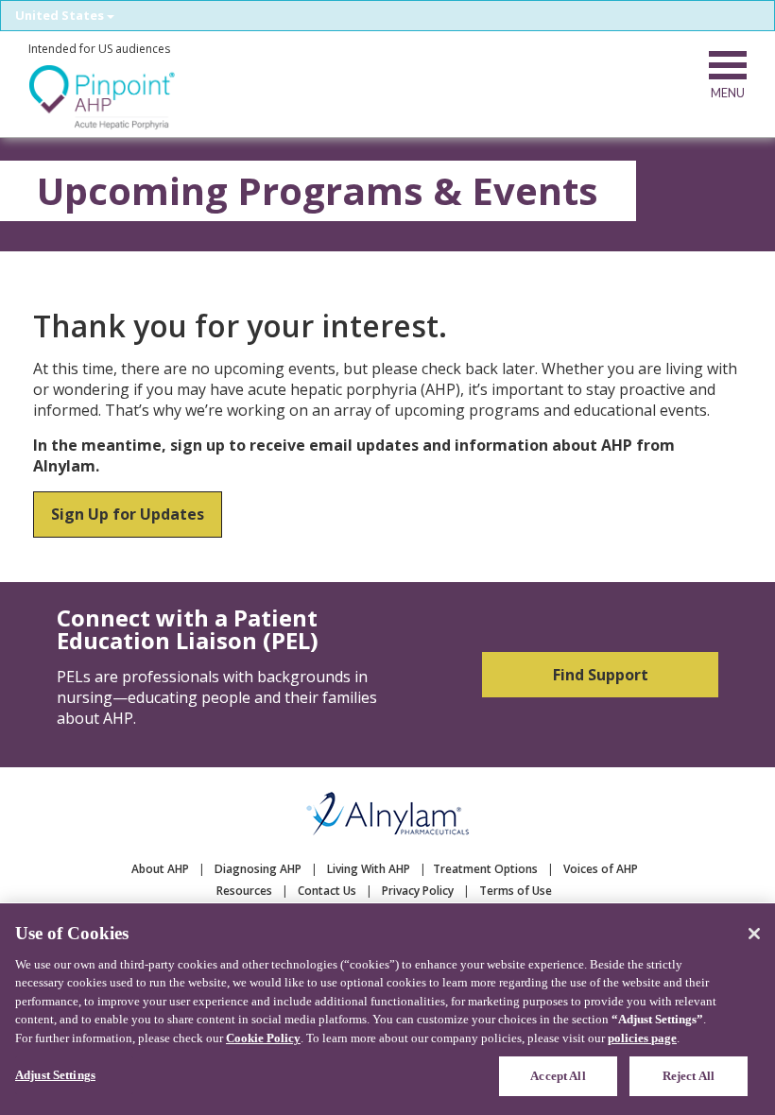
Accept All (557, 1076)
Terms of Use (515, 891)
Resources (244, 891)
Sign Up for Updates (127, 514)
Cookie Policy (263, 1038)
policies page (642, 1038)
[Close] (754, 933)
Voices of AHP (600, 869)
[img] (102, 97)
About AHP (160, 869)
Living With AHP (368, 869)
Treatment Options (485, 869)
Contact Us (327, 891)
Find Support (600, 674)
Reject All (689, 1076)
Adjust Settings (55, 1075)
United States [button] (61, 15)
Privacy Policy (418, 891)
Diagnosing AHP (258, 869)
